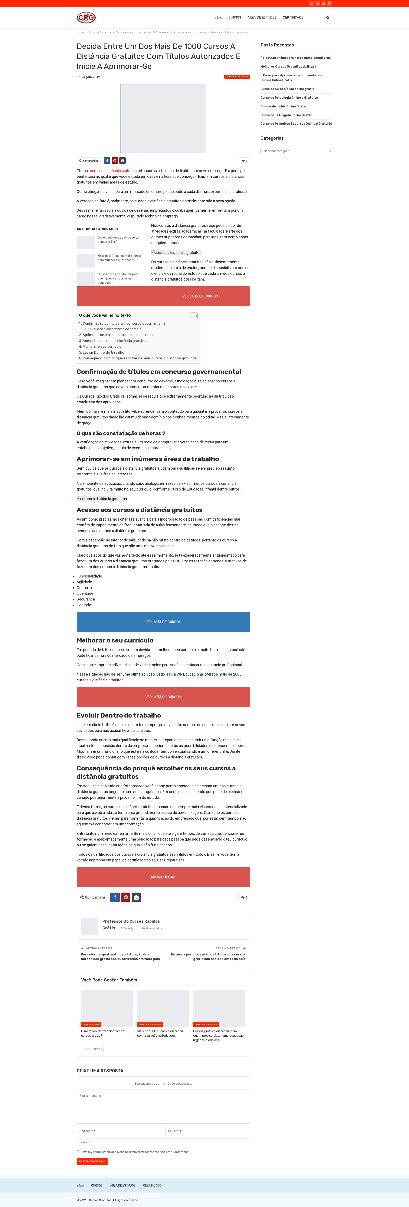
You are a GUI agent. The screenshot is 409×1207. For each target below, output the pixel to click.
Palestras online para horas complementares (296, 58)
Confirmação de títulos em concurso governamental (124, 323)
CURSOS (235, 17)
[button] (192, 316)
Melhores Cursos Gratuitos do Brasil (288, 66)
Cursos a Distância (237, 76)
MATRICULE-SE (163, 877)
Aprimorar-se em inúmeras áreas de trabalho (118, 335)
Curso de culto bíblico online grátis (287, 89)
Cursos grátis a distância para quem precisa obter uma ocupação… (118, 278)
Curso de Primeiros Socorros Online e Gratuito (296, 124)
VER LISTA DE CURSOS (200, 296)
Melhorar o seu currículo (102, 346)
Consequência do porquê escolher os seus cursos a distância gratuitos (140, 358)
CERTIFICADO (293, 17)
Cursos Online (91, 1024)
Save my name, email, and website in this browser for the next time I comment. (135, 1152)
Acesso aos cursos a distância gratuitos (115, 341)
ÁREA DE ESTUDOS (262, 17)
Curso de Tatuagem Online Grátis (286, 115)
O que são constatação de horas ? (115, 329)
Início (218, 17)
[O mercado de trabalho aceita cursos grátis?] (86, 242)
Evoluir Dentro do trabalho (103, 352)
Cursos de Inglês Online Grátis (283, 106)
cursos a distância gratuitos (113, 170)
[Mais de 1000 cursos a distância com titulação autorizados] (86, 261)
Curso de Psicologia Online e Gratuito (289, 98)
